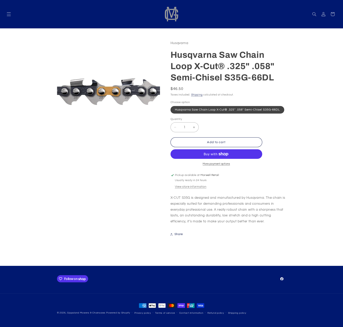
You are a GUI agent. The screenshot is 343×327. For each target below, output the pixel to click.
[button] (8, 14)
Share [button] (178, 234)
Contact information (191, 313)
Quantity (176, 119)
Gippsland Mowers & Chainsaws (86, 313)
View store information (190, 186)
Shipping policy (237, 313)
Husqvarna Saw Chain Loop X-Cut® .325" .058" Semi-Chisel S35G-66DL (227, 109)
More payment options (216, 164)
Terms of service (165, 313)
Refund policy (215, 313)
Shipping (197, 95)
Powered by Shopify (118, 313)
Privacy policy (142, 313)
